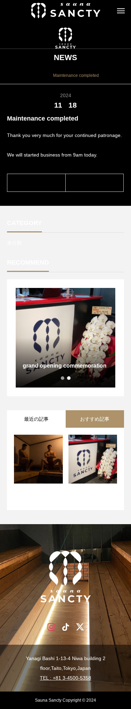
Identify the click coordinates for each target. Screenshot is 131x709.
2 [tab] (69, 378)
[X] (79, 626)
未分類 (14, 243)
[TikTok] (65, 626)
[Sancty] (65, 10)
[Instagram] (51, 626)
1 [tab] (63, 378)
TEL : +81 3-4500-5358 (65, 678)
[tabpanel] (65, 338)
